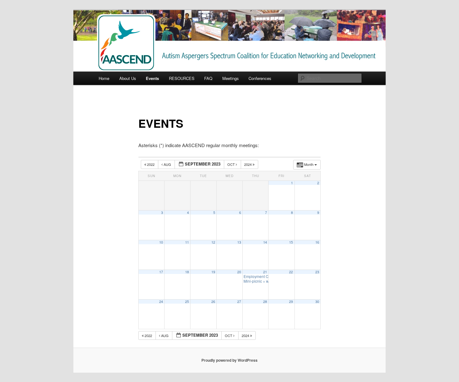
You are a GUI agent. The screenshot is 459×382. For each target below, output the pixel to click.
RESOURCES (182, 78)
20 (239, 272)
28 (265, 301)
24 (161, 301)
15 (291, 242)
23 (317, 272)
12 (213, 242)
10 (161, 242)
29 (291, 301)
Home (104, 78)
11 (187, 242)
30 (317, 301)
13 (239, 242)
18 (187, 272)
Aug (167, 164)
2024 (248, 164)
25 (187, 301)
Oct (231, 164)
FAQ (208, 78)
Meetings (230, 78)
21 (265, 272)
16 (317, 242)
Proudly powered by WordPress (229, 360)
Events (152, 78)
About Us (127, 78)
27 (239, 301)
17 (161, 272)
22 (291, 272)
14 (265, 242)
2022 (150, 164)
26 (213, 301)
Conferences (260, 78)
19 (213, 272)
